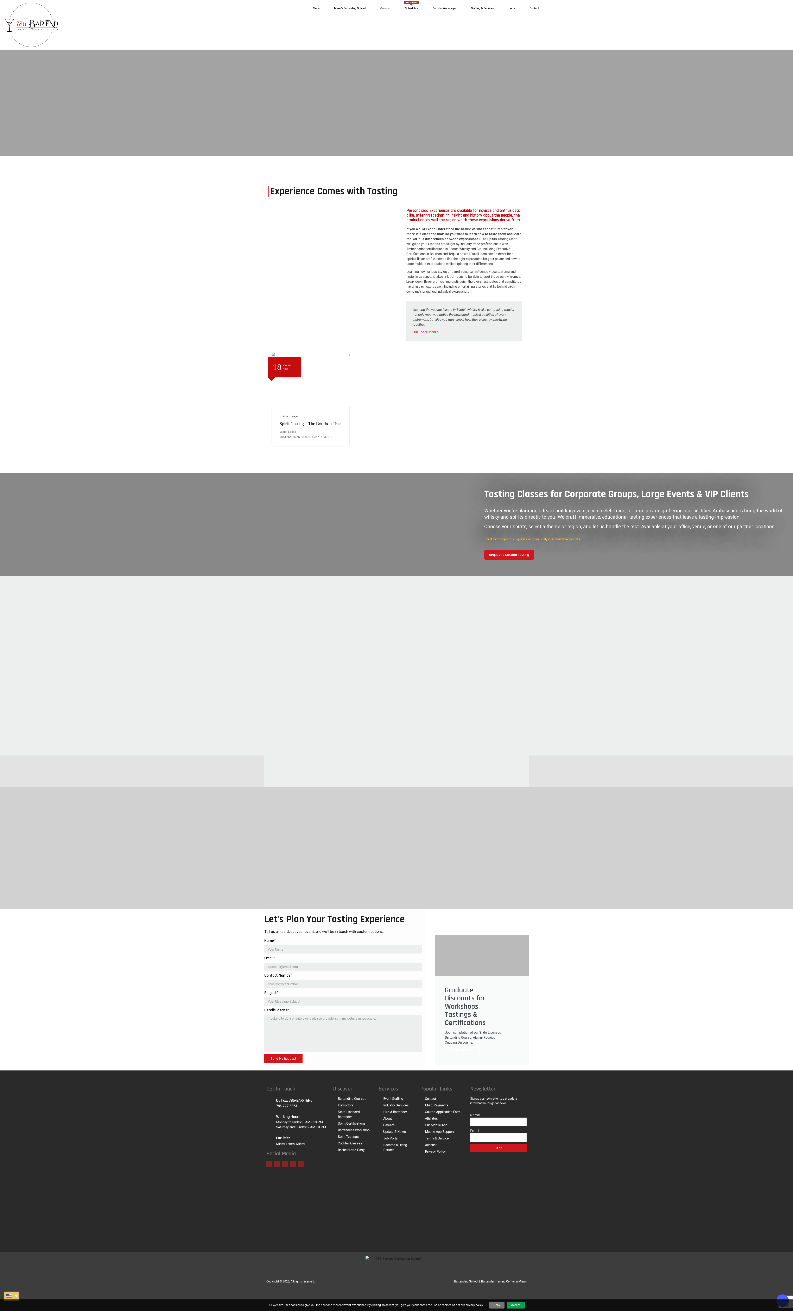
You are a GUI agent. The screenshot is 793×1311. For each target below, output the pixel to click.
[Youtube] (285, 1164)
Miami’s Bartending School (350, 8)
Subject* (271, 992)
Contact (534, 8)
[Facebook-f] (269, 1164)
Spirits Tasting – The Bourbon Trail (310, 423)
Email (474, 1130)
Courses (385, 8)
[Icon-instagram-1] (293, 1164)
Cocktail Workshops (444, 8)
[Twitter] (277, 1164)
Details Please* (276, 1010)
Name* (270, 940)
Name (475, 1115)
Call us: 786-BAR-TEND (294, 1100)
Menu (316, 8)
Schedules (411, 6)
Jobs (512, 8)
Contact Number (278, 975)
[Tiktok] (301, 1164)
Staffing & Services (482, 8)
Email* (269, 958)
